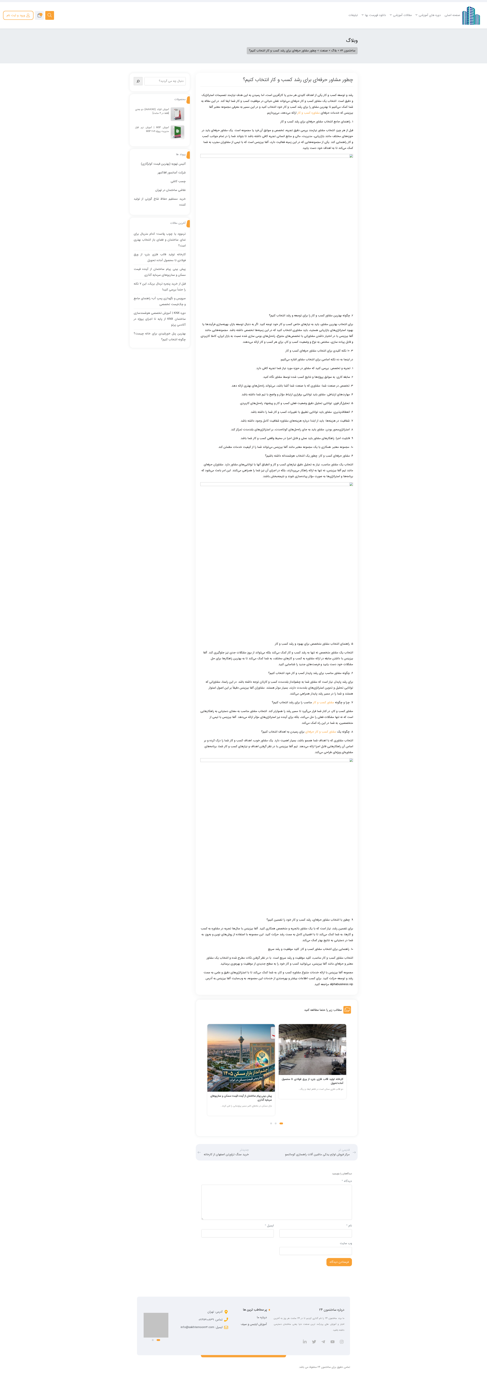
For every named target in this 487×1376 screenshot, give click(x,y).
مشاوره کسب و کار (308, 113)
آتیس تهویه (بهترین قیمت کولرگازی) (163, 164)
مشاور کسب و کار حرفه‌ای (320, 731)
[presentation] (209, 1074)
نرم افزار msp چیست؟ (174, 31)
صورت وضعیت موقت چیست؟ (305, 35)
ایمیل (269, 1225)
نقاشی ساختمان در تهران (170, 190)
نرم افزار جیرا (179, 45)
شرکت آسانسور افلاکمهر (172, 172)
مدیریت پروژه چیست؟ (174, 35)
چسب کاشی (178, 181)
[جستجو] (138, 81)
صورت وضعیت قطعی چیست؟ (305, 40)
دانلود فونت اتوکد (448, 40)
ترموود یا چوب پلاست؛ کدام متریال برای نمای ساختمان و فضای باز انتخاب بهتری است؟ (160, 240)
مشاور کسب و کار (323, 702)
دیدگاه (347, 1181)
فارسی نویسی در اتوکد (446, 35)
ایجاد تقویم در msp (175, 40)
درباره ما (262, 1317)
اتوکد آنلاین (452, 45)
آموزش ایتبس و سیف (254, 1324)
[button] (282, 1123)
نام (349, 1225)
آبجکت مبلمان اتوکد (447, 50)
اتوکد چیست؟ (450, 31)
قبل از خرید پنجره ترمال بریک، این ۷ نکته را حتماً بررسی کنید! (241, 1098)
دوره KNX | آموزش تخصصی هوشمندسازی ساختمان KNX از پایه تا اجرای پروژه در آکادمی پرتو (160, 319)
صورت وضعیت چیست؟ (309, 31)
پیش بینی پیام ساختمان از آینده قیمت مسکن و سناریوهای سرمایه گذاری (312, 1098)
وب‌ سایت (346, 1243)
